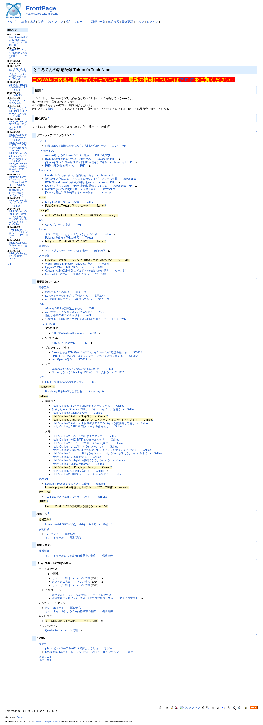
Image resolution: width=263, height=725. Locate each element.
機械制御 (44, 550)
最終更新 (127, 21)
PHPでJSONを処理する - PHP (65, 165)
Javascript (45, 170)
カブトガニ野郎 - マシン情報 (71, 585)
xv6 (41, 219)
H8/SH (42, 377)
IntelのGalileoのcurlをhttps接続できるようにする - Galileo (19, 167)
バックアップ (54, 21)
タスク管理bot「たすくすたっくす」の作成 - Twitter (78, 234)
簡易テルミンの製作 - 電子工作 (65, 292)
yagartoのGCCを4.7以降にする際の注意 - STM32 (83, 368)
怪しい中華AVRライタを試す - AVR (68, 315)
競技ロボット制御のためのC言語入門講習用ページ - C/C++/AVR (85, 145)
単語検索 (113, 21)
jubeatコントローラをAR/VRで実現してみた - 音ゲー (78, 648)
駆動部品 (44, 529)
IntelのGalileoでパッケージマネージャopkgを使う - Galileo (18, 181)
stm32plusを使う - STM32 (69, 359)
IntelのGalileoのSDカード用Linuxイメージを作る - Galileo (88, 405)
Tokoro (20, 717)
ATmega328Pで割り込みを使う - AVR (69, 308)
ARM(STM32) (47, 323)
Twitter (42, 229)
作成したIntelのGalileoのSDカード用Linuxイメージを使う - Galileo (93, 409)
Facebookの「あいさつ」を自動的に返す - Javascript (79, 175)
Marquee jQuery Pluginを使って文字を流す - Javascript (80, 189)
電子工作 (44, 287)
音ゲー (43, 643)
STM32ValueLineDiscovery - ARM (74, 333)
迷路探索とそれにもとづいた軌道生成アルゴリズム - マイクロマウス (95, 598)
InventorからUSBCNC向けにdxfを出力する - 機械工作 (18, 41)
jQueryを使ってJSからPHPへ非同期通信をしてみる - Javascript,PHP (88, 162)
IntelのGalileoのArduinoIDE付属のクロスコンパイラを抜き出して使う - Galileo (100, 423)
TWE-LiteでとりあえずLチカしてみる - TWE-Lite (18, 233)
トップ (11, 21)
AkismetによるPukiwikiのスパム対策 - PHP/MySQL (78, 155)
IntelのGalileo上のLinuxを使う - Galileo (18, 203)
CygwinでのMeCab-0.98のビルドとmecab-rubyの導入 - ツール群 (85, 270)
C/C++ (42, 141)
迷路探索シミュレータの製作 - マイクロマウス (19, 193)
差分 (41, 21)
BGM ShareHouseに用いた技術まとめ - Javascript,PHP (80, 158)
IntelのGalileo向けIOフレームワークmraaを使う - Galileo (19, 146)
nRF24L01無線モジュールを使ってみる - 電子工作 (77, 299)
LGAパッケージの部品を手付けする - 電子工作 (75, 295)
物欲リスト (54, 108)
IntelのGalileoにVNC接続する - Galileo (19, 256)
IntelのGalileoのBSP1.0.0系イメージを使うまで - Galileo (19, 157)
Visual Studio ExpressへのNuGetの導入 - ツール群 (77, 263)
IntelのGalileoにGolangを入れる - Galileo (19, 245)
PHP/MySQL (16, 95)
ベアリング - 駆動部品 (60, 533)
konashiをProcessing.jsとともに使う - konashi (75, 483)
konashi (43, 479)
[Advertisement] (105, 36)
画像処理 (44, 246)
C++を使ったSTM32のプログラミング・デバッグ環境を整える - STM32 (19, 73)
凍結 (32, 21)
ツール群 (44, 255)
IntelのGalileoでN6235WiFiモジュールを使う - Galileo (19, 125)
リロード (79, 21)
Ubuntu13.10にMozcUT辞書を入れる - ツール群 (75, 274)
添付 (69, 21)
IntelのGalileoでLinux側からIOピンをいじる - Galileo (85, 446)
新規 (94, 21)
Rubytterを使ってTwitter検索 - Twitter (69, 202)
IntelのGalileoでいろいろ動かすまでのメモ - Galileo (84, 436)
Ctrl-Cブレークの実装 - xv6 (63, 224)
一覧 (102, 21)
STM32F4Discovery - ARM (70, 342)
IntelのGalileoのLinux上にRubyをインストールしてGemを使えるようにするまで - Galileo (19, 218)
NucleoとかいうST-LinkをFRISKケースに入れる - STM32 (19, 112)
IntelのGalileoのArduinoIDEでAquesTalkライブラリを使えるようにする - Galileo (101, 449)
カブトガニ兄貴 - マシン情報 (71, 581)
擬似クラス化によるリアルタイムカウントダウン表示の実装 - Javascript (90, 178)
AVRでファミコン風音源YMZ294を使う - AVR (18, 54)
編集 (24, 21)
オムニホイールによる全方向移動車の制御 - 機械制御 (79, 555)
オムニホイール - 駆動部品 (63, 537)
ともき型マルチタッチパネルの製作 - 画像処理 (75, 250)
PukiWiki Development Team (46, 721)
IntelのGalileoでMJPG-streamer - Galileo (19, 137)
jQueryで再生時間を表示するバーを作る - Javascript (78, 192)
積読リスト (45, 660)
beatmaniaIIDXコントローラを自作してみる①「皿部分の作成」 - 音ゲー (90, 651)
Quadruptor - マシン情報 (18, 101)
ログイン (152, 21)
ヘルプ (140, 21)
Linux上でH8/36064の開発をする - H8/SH (20, 87)
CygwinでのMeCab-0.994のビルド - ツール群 (74, 267)
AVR (41, 303)
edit (9, 264)
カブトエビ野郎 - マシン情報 (71, 578)
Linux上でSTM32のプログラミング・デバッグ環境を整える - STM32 (95, 355)
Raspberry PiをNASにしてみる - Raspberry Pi (74, 391)
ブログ (187, 79)
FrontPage (41, 8)
